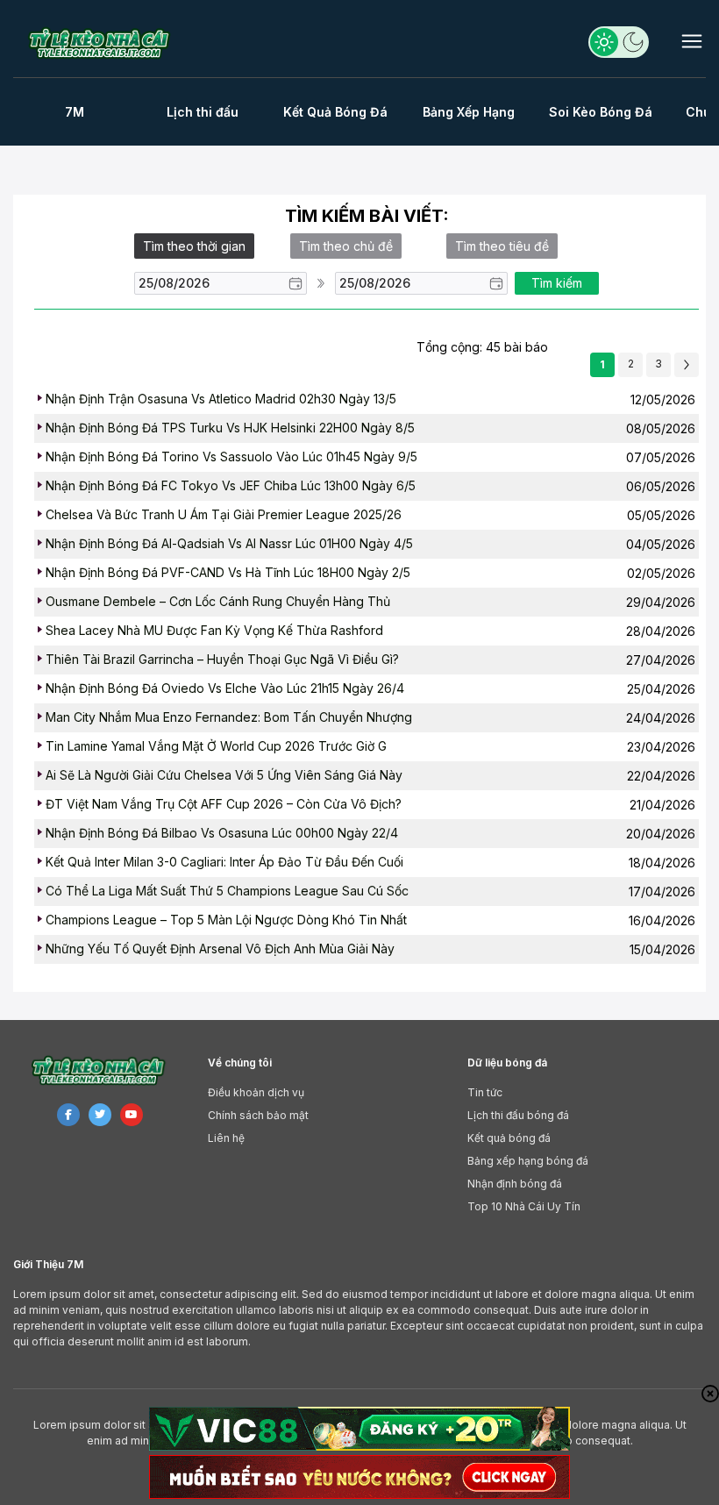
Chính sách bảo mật (258, 1115)
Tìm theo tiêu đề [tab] (502, 246)
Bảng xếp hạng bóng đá (527, 1160)
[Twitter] (100, 1114)
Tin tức (484, 1092)
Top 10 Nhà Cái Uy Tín (523, 1206)
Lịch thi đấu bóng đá (518, 1115)
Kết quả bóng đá (509, 1138)
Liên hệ (226, 1138)
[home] (103, 43)
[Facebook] (68, 1114)
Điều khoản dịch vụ (256, 1092)
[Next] (686, 365)
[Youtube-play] (131, 1114)
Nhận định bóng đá (514, 1183)
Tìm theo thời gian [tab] (194, 246)
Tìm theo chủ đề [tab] (346, 246)
